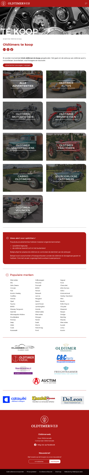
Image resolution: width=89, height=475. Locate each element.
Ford (62, 283)
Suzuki (62, 325)
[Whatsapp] (8, 49)
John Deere (14, 285)
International (65, 293)
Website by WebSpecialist (73, 472)
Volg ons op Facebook (46, 445)
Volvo (62, 291)
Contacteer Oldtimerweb (44, 441)
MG (11, 283)
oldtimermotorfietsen (22, 115)
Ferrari (37, 291)
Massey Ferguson (16, 309)
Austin (62, 330)
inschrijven (55, 461)
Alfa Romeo (64, 288)
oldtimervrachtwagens (22, 147)
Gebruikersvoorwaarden (15, 472)
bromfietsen (18, 60)
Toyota (12, 304)
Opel (12, 301)
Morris (37, 325)
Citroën (13, 288)
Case (12, 328)
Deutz (37, 301)
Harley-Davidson (66, 296)
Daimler (13, 312)
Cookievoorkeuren (45, 472)
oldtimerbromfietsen (66, 115)
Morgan (38, 317)
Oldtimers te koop (16, 39)
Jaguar (62, 280)
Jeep (12, 322)
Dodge (62, 314)
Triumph (38, 285)
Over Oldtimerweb (44, 438)
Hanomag (39, 328)
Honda (12, 298)
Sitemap (58, 472)
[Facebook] (11, 49)
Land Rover (39, 304)
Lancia (37, 296)
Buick (62, 301)
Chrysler (63, 306)
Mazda (62, 320)
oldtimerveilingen (23, 209)
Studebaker (14, 317)
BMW (37, 288)
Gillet (12, 325)
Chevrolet (64, 285)
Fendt (37, 320)
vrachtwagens (29, 60)
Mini (61, 298)
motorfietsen (8, 60)
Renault (38, 293)
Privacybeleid (31, 472)
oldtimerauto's (66, 84)
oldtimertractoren (66, 147)
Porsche (38, 283)
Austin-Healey (15, 293)
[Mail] (4, 49)
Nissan (62, 312)
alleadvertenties (22, 84)
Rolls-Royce (64, 304)
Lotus (62, 328)
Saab (37, 322)
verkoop (67, 58)
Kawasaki (13, 330)
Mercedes (14, 280)
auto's (83, 58)
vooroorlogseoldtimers (66, 178)
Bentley (63, 317)
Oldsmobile (39, 312)
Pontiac (13, 320)
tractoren (41, 60)
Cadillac (13, 296)
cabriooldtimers (23, 178)
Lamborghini (40, 306)
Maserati (63, 309)
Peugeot (38, 298)
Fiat (11, 291)
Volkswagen (39, 280)
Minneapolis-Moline (17, 314)
